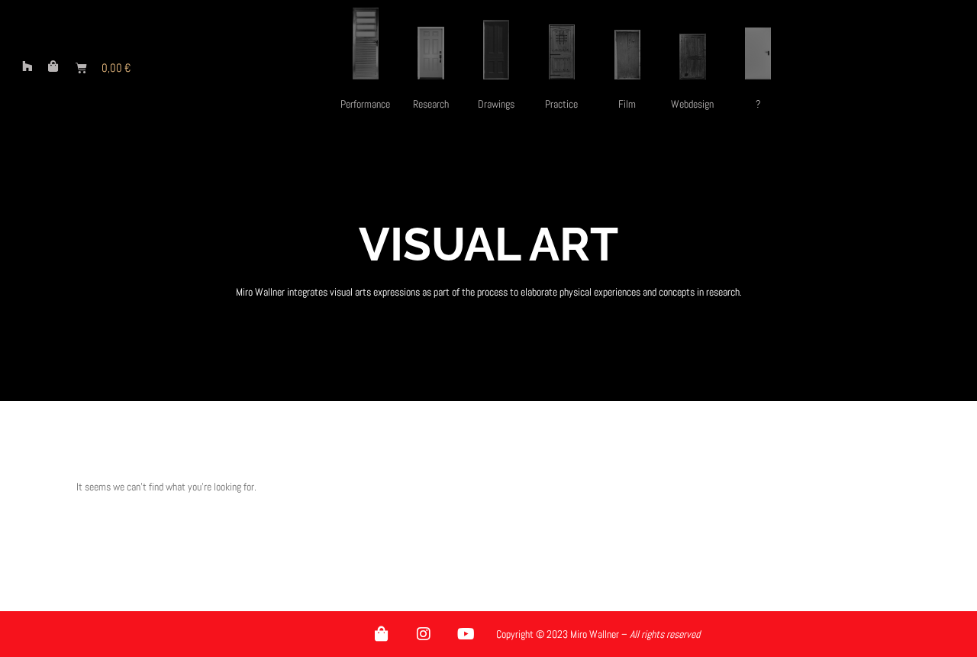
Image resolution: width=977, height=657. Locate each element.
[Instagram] (423, 634)
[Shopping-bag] (381, 634)
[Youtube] (465, 634)
